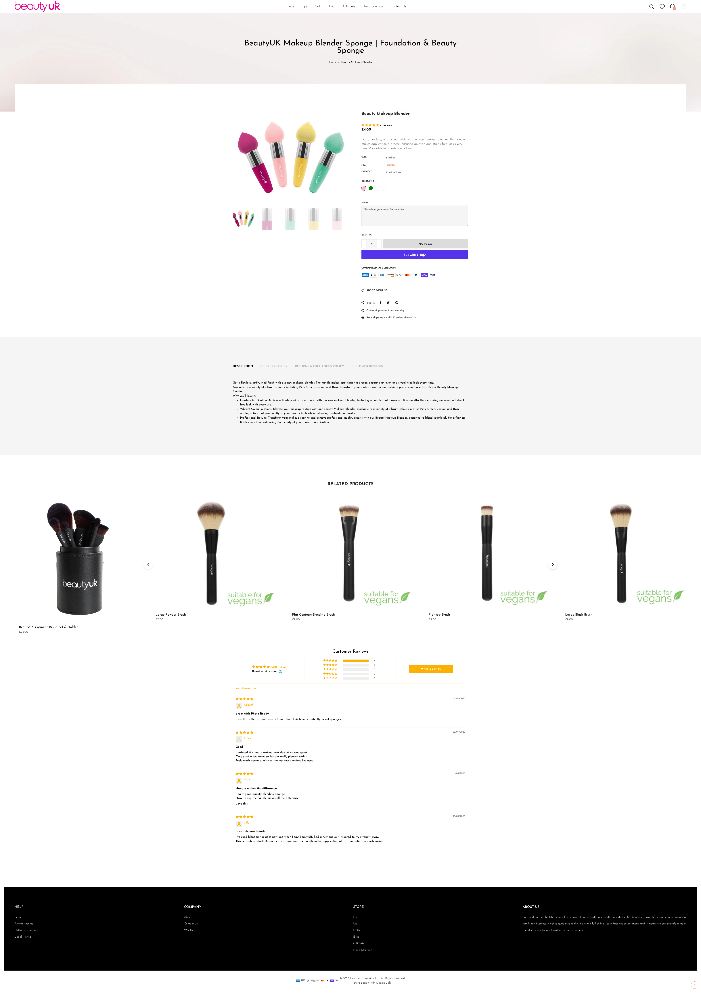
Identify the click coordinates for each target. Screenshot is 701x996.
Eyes (356, 936)
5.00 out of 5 (279, 667)
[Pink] (363, 188)
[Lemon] (377, 188)
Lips (356, 923)
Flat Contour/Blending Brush (313, 614)
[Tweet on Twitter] (389, 302)
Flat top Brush (439, 614)
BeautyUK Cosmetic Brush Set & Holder (48, 627)
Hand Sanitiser (373, 6)
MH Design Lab (380, 982)
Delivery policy (274, 366)
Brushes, (390, 172)
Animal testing (24, 923)
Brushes (390, 157)
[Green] (370, 188)
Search (19, 917)
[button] (370, 125)
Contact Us (398, 6)
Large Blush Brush (578, 614)
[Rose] (384, 188)
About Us (190, 917)
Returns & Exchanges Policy (319, 366)
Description (243, 366)
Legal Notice (23, 936)
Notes (364, 203)
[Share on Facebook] (381, 302)
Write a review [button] (431, 669)
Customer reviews (367, 366)
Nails (356, 930)
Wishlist (189, 930)
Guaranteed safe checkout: (378, 268)
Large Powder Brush (171, 614)
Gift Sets (349, 6)
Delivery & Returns (26, 930)
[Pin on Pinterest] (397, 302)
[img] (244, 699)
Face (398, 172)
